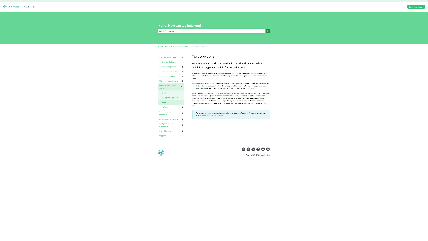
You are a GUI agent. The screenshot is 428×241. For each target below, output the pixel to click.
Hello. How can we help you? (179, 25)
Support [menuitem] (162, 136)
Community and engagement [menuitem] (165, 113)
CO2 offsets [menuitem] (163, 107)
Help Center (163, 47)
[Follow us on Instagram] (248, 149)
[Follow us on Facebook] (258, 149)
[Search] (267, 31)
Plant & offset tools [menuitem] (167, 76)
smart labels (250, 88)
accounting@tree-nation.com (211, 115)
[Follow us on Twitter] (253, 149)
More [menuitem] (164, 102)
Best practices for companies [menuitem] (166, 125)
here (213, 96)
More (205, 47)
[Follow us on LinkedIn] (243, 149)
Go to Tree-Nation (416, 7)
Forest (194, 86)
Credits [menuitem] (164, 93)
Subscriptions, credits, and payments (185, 47)
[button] (182, 57)
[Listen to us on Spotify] (268, 149)
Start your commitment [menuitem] (168, 81)
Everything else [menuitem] (165, 131)
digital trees (202, 86)
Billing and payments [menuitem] (170, 98)
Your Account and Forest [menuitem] (168, 71)
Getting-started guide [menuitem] (167, 62)
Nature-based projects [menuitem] (168, 67)
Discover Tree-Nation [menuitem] (167, 57)
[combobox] (211, 31)
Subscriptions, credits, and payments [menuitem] (169, 86)
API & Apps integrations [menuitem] (168, 119)
